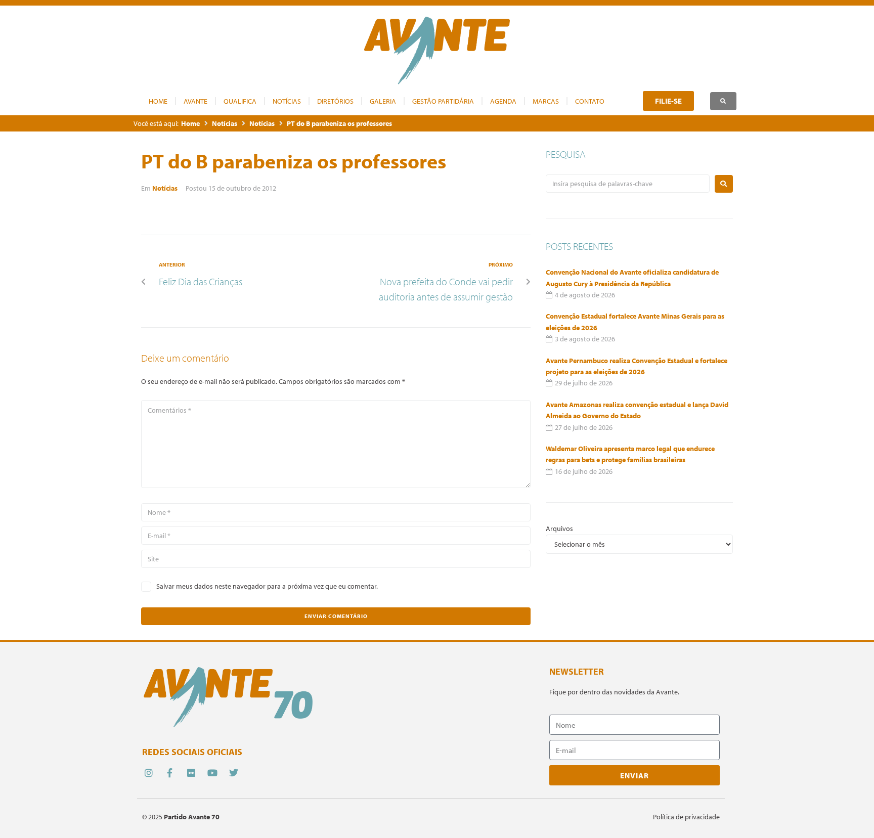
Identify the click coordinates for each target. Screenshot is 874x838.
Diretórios (335, 101)
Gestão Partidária (443, 101)
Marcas (546, 101)
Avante (195, 101)
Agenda (503, 101)
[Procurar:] (628, 183)
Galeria (383, 101)
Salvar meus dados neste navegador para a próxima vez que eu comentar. (267, 586)
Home (158, 101)
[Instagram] (148, 773)
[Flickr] (191, 773)
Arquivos (559, 528)
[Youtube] (212, 773)
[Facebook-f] (169, 773)
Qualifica (240, 101)
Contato (589, 101)
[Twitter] (234, 773)
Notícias (287, 101)
